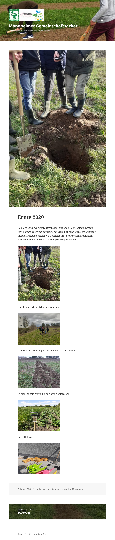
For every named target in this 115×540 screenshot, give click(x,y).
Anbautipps (55, 489)
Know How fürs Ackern (72, 489)
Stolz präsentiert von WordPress (33, 534)
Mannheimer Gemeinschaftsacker (43, 26)
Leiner (42, 489)
